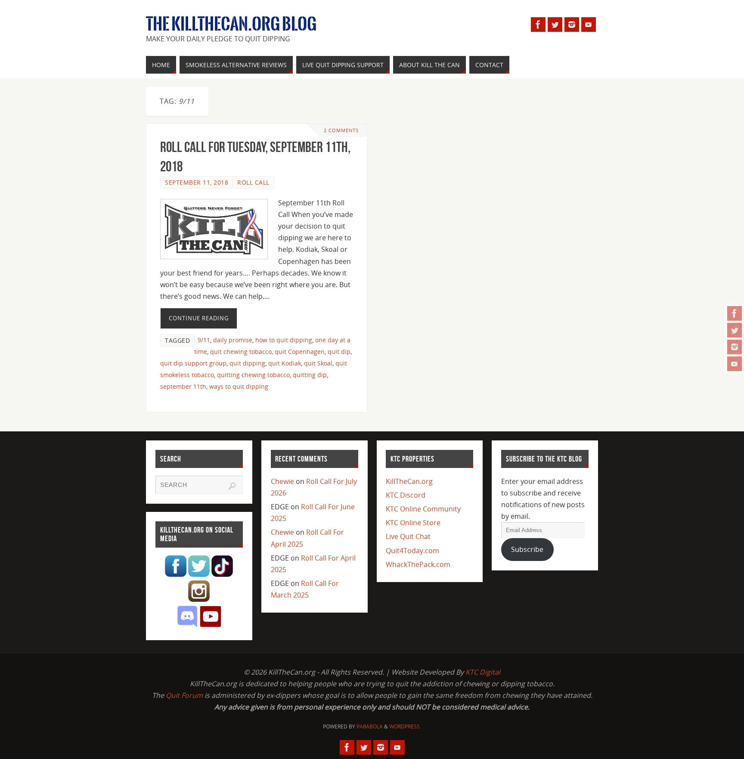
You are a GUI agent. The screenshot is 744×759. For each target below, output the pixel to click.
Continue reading (199, 318)
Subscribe (527, 549)
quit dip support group (193, 363)
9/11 (204, 340)
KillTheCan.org (409, 481)
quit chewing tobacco (241, 351)
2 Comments (341, 130)
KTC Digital (482, 672)
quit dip (339, 351)
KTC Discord (405, 495)
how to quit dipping (283, 340)
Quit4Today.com (412, 550)
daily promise (232, 340)
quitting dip (310, 375)
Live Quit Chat (408, 536)
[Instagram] (734, 347)
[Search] (232, 486)
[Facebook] (734, 313)
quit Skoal (318, 363)
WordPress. (405, 726)
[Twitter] (734, 330)
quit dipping (247, 363)
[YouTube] (734, 363)
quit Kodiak (284, 363)
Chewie (282, 481)
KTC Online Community (423, 509)
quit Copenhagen (300, 351)
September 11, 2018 (196, 182)
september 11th (183, 386)
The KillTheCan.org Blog (231, 24)
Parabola (369, 726)
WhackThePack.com (418, 564)
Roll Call (253, 182)
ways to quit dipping (238, 386)
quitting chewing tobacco (253, 375)
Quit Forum (184, 695)
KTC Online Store (413, 522)
